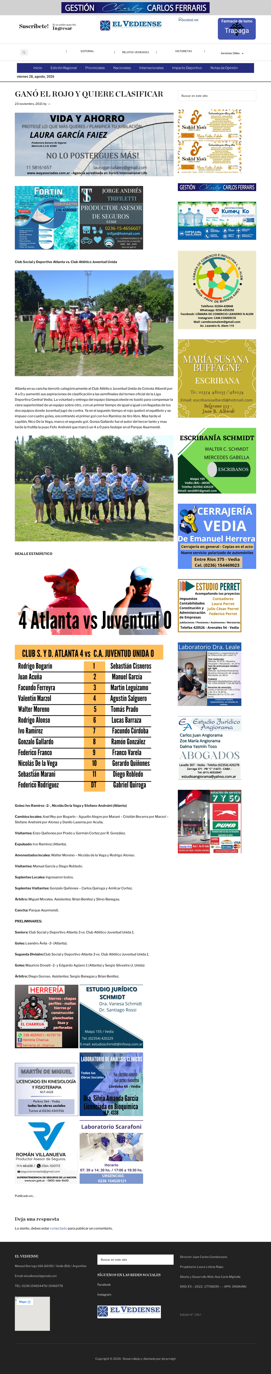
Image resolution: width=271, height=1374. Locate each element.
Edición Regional (64, 68)
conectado (58, 1228)
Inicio (37, 68)
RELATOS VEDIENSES (135, 52)
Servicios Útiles (230, 53)
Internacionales (151, 68)
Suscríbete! (34, 26)
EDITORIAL (87, 51)
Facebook (104, 1284)
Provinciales (95, 68)
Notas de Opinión (224, 68)
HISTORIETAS (183, 51)
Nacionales (122, 68)
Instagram (104, 1294)
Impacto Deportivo (187, 68)
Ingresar (62, 28)
